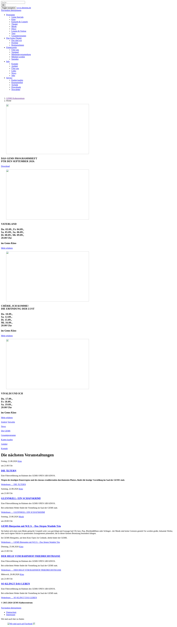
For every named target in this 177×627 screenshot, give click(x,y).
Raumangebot (17, 82)
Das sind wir (16, 40)
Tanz (13, 33)
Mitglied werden (18, 57)
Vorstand (15, 52)
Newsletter (15, 89)
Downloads (16, 87)
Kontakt (14, 64)
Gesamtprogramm (18, 36)
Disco (13, 29)
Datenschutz (11, 612)
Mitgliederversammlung (21, 54)
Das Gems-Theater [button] (14, 38)
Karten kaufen (17, 80)
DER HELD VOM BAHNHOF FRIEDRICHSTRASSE (30, 556)
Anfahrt (14, 66)
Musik (14, 26)
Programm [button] (10, 15)
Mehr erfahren (7, 248)
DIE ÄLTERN (8, 470)
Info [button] (8, 61)
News (13, 73)
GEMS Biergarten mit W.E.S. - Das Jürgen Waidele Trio (31, 526)
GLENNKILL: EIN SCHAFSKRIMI (21, 498)
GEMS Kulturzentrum (15, 98)
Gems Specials (17, 17)
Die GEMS (5, 431)
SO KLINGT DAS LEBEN (15, 583)
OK (3, 5)
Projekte (14, 43)
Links (13, 71)
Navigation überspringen (11, 10)
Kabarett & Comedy (19, 22)
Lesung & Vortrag (18, 31)
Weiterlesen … (13, 484)
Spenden (15, 59)
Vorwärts (11, 422)
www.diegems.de (24, 8)
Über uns (15, 50)
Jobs (13, 75)
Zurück (4, 422)
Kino (13, 19)
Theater (14, 24)
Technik (14, 85)
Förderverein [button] (11, 47)
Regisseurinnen (17, 45)
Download (5, 166)
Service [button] (9, 78)
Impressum (10, 615)
